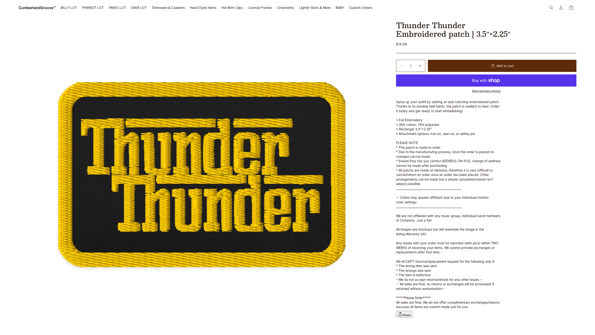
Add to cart (505, 66)
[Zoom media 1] (202, 175)
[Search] (551, 8)
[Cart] (571, 8)
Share (406, 315)
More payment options (486, 91)
